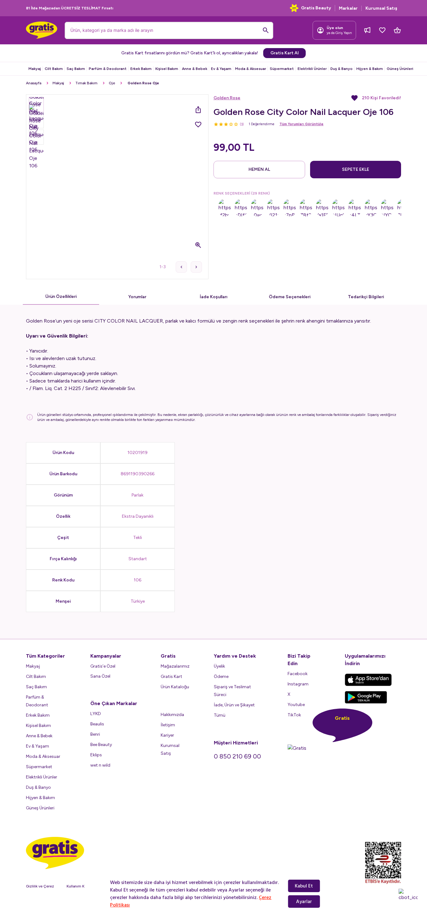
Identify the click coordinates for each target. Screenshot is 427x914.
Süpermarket (282, 69)
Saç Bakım (76, 69)
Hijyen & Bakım (369, 69)
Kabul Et (304, 886)
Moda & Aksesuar (250, 69)
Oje (112, 83)
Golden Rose (227, 98)
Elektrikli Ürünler (312, 69)
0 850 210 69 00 (237, 756)
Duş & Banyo (341, 69)
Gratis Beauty (316, 8)
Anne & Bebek (194, 69)
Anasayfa (33, 83)
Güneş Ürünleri (400, 69)
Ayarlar (304, 901)
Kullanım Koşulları (82, 886)
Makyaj (34, 69)
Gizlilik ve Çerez (40, 886)
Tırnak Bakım (86, 83)
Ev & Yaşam (221, 69)
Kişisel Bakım (166, 69)
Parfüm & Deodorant (108, 69)
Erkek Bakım (141, 69)
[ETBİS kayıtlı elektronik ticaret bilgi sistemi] (383, 862)
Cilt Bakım (54, 69)
